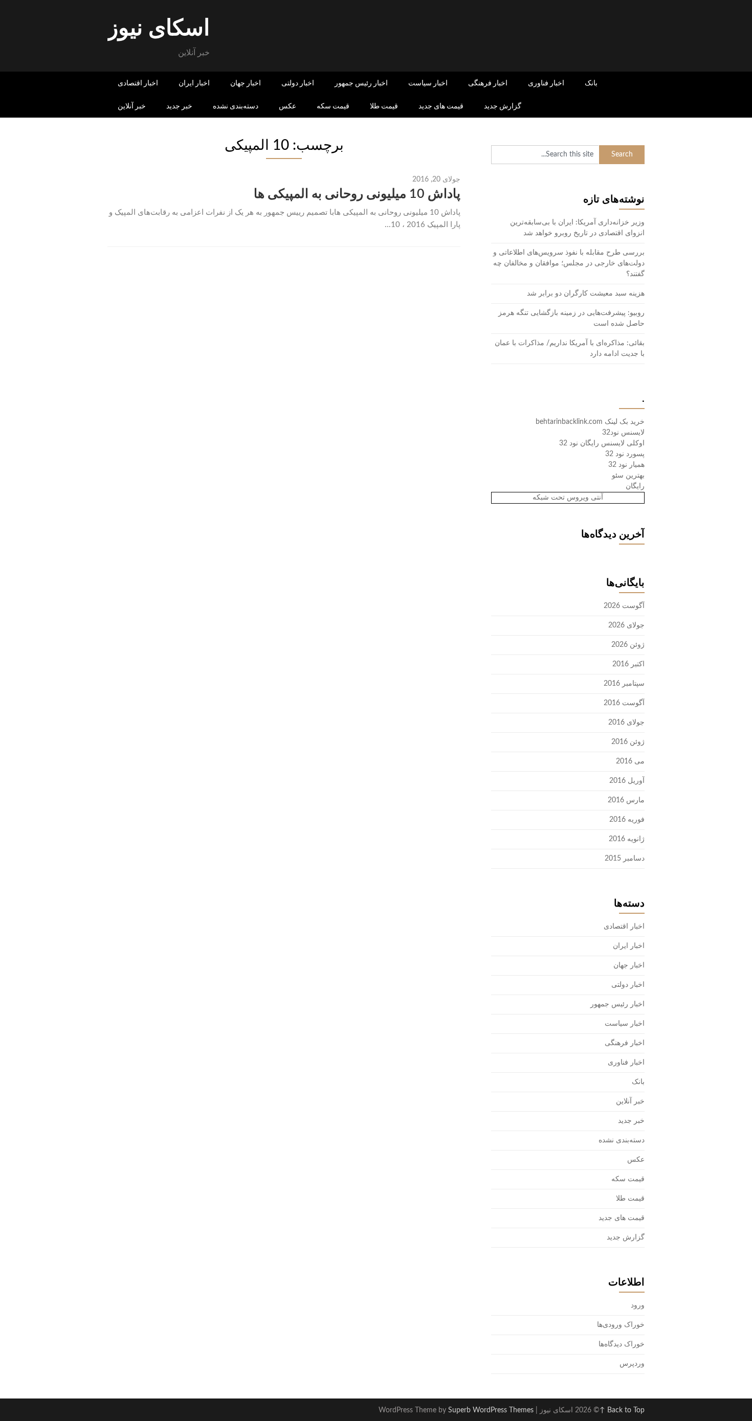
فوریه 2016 (627, 819)
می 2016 (630, 761)
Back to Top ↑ (622, 1410)
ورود (638, 1305)
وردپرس (632, 1363)
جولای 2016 (626, 722)
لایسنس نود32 (623, 432)
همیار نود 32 (626, 464)
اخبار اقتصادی (138, 83)
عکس (287, 106)
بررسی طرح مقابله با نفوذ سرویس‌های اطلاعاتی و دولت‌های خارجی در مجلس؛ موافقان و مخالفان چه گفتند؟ (569, 263)
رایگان (635, 486)
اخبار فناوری (546, 83)
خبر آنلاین (132, 106)
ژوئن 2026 (628, 644)
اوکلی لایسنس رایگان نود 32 (602, 443)
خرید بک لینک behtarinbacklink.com (590, 421)
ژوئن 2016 (628, 742)
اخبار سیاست (428, 83)
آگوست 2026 (624, 606)
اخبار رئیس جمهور (361, 83)
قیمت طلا (384, 106)
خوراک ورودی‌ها (621, 1324)
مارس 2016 (626, 800)
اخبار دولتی (297, 83)
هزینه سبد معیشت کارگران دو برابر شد (586, 293)
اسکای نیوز (158, 28)
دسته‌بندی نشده (235, 106)
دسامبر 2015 (625, 858)
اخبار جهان (245, 83)
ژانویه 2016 (627, 839)
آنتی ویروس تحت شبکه (568, 497)
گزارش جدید (502, 106)
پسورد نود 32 (625, 454)
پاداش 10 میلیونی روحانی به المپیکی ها (357, 194)
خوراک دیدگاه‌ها (622, 1344)
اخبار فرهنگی (487, 83)
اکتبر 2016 (628, 664)
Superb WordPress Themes (491, 1410)
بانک (591, 83)
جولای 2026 (626, 625)
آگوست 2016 (624, 703)
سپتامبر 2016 (624, 683)
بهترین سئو (628, 475)
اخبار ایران (194, 83)
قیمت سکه (333, 106)
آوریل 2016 (627, 780)
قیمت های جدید (440, 106)
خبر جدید (179, 106)
